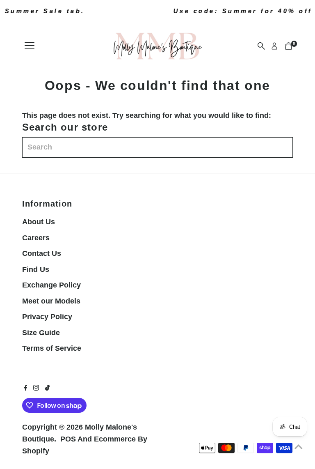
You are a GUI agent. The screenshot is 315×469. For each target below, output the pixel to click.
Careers (36, 238)
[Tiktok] (47, 388)
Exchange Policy (51, 285)
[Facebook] (26, 388)
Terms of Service (51, 348)
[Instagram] (36, 388)
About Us (38, 222)
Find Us (35, 269)
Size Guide (41, 333)
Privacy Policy (47, 317)
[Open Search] (261, 46)
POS (68, 439)
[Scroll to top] (298, 446)
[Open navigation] (29, 46)
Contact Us (41, 253)
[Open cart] (288, 46)
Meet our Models (51, 301)
